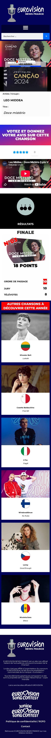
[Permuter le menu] (25, 27)
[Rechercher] (46, 36)
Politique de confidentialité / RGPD (25, 721)
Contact (25, 726)
